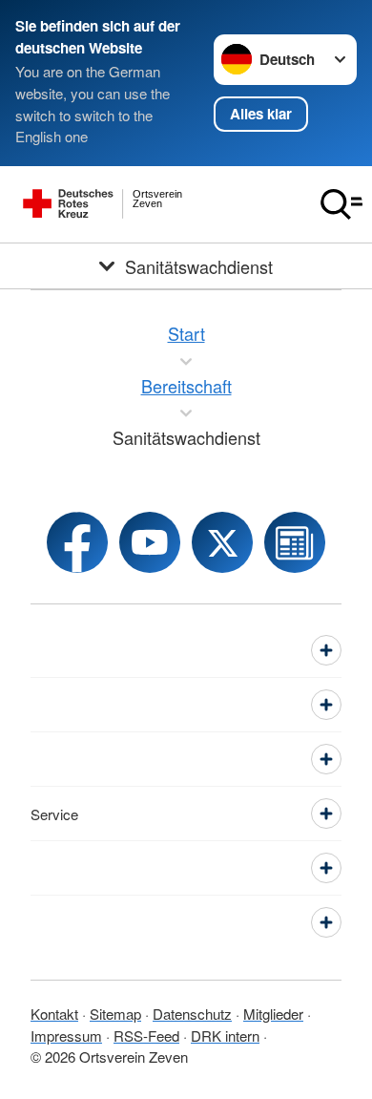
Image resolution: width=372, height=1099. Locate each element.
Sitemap (115, 1014)
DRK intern (225, 1035)
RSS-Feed (146, 1035)
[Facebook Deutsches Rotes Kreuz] (77, 542)
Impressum (66, 1035)
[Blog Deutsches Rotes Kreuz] (294, 542)
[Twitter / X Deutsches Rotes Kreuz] (222, 542)
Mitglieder (273, 1014)
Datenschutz (192, 1014)
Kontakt (54, 1014)
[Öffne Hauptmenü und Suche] (341, 204)
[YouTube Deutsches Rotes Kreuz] (149, 542)
